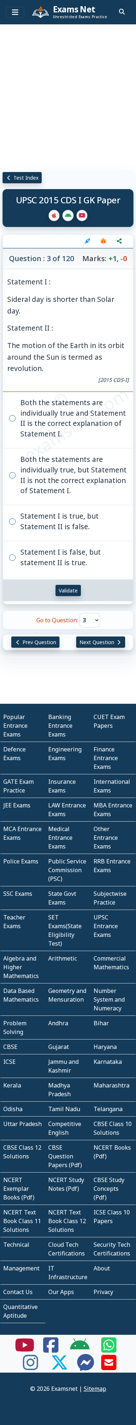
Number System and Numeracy (109, 999)
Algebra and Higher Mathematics (21, 967)
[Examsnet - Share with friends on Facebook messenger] (85, 1367)
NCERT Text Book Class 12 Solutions (67, 1221)
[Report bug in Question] (103, 241)
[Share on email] (109, 1367)
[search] (122, 12)
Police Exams (20, 861)
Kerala (12, 1085)
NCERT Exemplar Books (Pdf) (18, 1188)
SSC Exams (17, 894)
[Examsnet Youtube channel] (25, 1349)
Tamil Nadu (64, 1109)
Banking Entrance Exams (60, 725)
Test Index (25, 177)
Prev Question (38, 642)
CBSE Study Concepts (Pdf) (109, 1188)
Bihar (101, 1023)
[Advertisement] (68, 95)
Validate (68, 590)
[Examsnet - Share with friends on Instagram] (30, 1367)
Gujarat (58, 1047)
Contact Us (18, 1292)
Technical (16, 1245)
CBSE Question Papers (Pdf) (65, 1156)
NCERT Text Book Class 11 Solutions (22, 1221)
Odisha (12, 1109)
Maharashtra (111, 1085)
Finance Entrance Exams (106, 758)
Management (21, 1268)
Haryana (105, 1047)
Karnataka (108, 1062)
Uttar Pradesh (22, 1124)
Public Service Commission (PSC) (67, 870)
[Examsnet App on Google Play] (80, 1349)
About (102, 1268)
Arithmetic (62, 958)
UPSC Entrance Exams (106, 926)
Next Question (97, 642)
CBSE (10, 1047)
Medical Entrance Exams (60, 837)
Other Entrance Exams (106, 837)
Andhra (58, 1023)
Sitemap (95, 1389)
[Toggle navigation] (15, 12)
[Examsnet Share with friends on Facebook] (51, 1349)
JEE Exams (16, 805)
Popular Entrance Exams (15, 725)
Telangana (108, 1109)
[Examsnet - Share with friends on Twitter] (59, 1367)
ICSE (9, 1062)
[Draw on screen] (87, 241)
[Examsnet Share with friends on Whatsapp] (109, 1349)
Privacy (103, 1292)
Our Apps (61, 1292)
